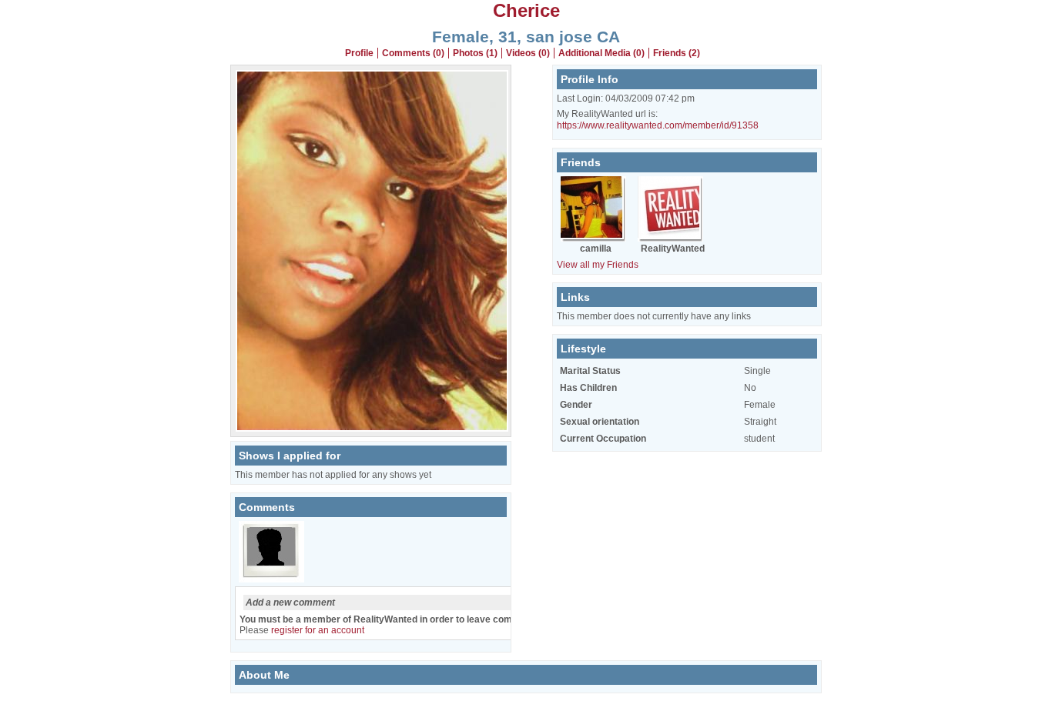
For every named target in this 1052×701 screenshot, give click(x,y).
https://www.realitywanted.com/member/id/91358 (658, 125)
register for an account (317, 630)
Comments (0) (413, 53)
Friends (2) (676, 53)
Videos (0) (528, 53)
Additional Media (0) (601, 53)
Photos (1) (475, 53)
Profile (359, 53)
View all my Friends (597, 264)
